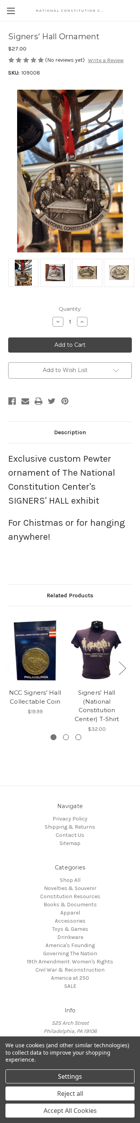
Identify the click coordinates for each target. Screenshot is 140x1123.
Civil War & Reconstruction (70, 970)
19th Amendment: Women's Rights (70, 961)
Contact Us (70, 835)
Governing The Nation (70, 953)
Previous (10, 668)
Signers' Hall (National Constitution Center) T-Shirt (97, 706)
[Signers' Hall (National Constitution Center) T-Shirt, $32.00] (96, 649)
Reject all (70, 1093)
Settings (70, 1076)
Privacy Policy (70, 818)
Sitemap (70, 843)
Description (70, 432)
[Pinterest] (65, 401)
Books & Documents (70, 904)
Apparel (70, 912)
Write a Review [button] (106, 60)
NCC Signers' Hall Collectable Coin (35, 697)
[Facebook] (12, 401)
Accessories (70, 921)
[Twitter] (52, 401)
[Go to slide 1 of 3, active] (53, 737)
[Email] (25, 401)
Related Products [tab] (70, 595)
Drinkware (70, 937)
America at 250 (70, 978)
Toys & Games (70, 929)
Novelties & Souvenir (70, 888)
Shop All (70, 880)
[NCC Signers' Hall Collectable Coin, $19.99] (35, 649)
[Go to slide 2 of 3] (66, 737)
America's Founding (70, 945)
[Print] (38, 401)
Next (122, 668)
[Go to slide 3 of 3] (78, 737)
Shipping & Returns (70, 827)
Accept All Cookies (70, 1110)
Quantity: (70, 309)
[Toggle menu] (10, 10)
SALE (70, 986)
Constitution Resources (70, 896)
